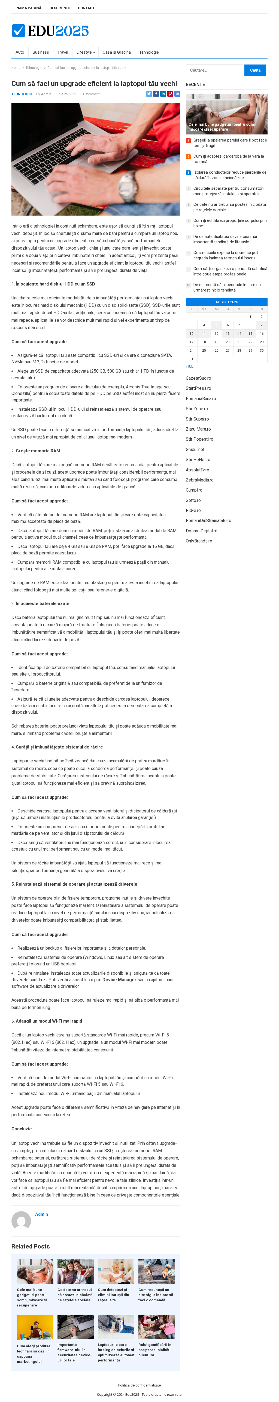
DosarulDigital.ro (201, 530)
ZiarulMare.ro (198, 429)
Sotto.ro (193, 500)
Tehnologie (149, 52)
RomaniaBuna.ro (201, 398)
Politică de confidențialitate (139, 1385)
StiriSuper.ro (197, 419)
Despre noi (60, 8)
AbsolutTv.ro (197, 470)
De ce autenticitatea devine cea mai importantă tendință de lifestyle (225, 239)
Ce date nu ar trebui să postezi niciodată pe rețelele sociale (74, 1294)
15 (250, 334)
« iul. (190, 367)
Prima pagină (28, 8)
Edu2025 (132, 1394)
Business (41, 52)
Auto (20, 52)
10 (191, 334)
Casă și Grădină (117, 52)
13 (228, 334)
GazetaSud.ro (198, 378)
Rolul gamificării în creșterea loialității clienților (155, 1349)
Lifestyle (84, 52)
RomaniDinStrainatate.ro (208, 520)
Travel (62, 52)
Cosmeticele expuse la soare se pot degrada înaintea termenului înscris (225, 255)
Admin (46, 94)
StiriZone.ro (197, 408)
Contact (86, 8)
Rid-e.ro (193, 510)
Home (15, 68)
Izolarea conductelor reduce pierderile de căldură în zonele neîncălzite (229, 175)
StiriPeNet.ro (198, 459)
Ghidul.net (195, 449)
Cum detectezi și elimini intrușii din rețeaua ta (113, 1294)
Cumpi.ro (194, 490)
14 (239, 334)
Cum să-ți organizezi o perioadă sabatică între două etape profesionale (230, 271)
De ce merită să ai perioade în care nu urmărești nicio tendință (227, 287)
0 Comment (91, 94)
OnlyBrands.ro (199, 541)
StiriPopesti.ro (199, 439)
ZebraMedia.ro (200, 480)
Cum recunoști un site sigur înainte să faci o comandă (155, 1294)
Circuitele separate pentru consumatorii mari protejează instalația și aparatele (228, 191)
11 (204, 334)
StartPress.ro (198, 388)
